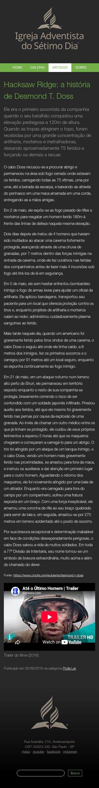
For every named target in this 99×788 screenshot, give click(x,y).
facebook (53, 752)
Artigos (60, 67)
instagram (70, 752)
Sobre (81, 67)
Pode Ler (69, 669)
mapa (26, 752)
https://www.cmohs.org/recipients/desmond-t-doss (48, 575)
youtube (38, 752)
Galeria (37, 67)
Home (17, 67)
